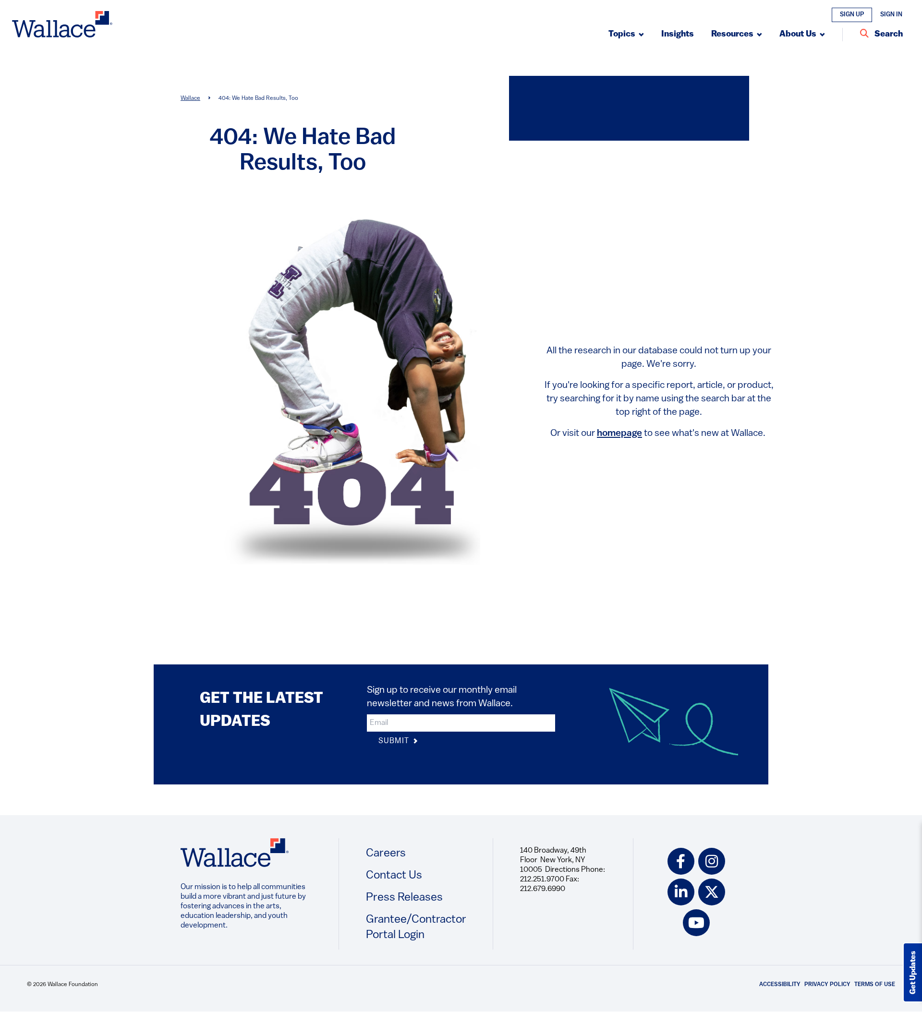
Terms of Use (874, 985)
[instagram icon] (711, 861)
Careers (386, 853)
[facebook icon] (680, 861)
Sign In (891, 15)
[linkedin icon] (680, 892)
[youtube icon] (696, 922)
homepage (619, 433)
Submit (394, 741)
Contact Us (394, 875)
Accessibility (780, 985)
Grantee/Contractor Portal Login (416, 927)
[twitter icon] (711, 892)
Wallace (190, 98)
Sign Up (852, 15)
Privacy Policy (827, 985)
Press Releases (404, 898)
